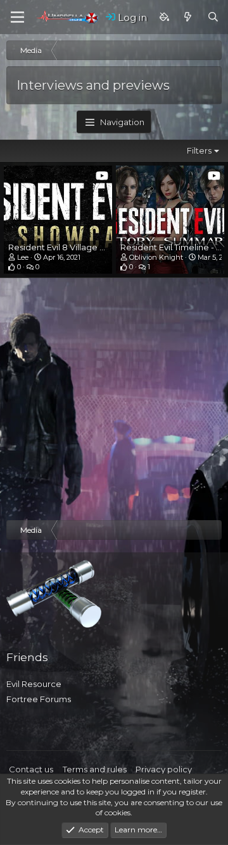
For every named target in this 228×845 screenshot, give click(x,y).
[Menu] (17, 17)
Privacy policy (164, 769)
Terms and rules (95, 769)
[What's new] (187, 17)
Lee (22, 257)
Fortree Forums (38, 699)
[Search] (213, 17)
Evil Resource (33, 684)
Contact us (31, 769)
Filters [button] (199, 150)
